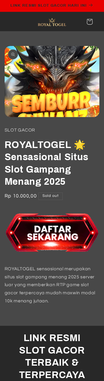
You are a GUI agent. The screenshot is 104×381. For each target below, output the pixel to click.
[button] (89, 21)
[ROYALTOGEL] (52, 256)
